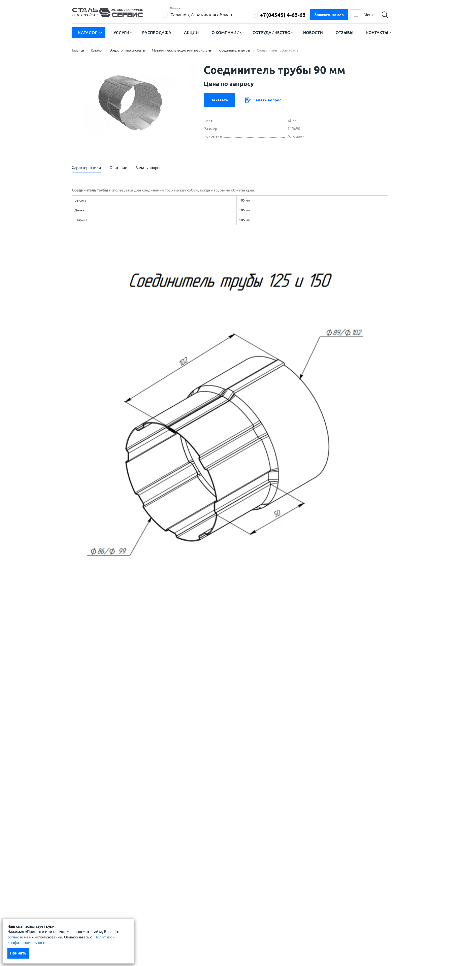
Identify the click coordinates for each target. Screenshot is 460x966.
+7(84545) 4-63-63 (283, 15)
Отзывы (344, 32)
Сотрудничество (271, 32)
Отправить (194, 719)
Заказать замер (329, 14)
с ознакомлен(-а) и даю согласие (140, 695)
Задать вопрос (267, 100)
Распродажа (156, 32)
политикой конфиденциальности (113, 695)
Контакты (377, 32)
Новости (313, 32)
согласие (15, 937)
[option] (132, 107)
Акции (191, 32)
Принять (18, 953)
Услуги (121, 32)
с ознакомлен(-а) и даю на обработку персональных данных (138, 683)
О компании (226, 32)
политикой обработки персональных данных (123, 681)
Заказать (219, 100)
